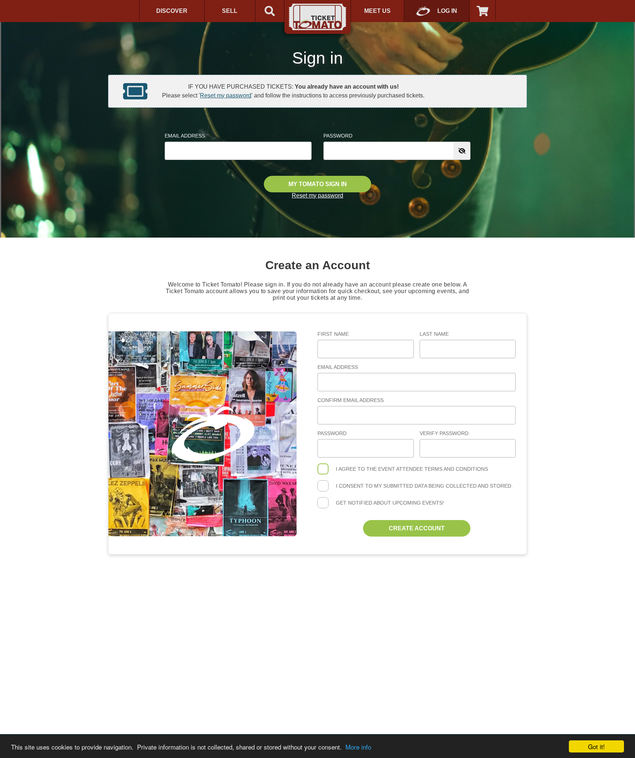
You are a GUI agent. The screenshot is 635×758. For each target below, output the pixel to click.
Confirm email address (351, 400)
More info (358, 746)
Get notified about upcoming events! (390, 503)
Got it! (596, 746)
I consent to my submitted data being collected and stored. (424, 486)
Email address (338, 367)
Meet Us (377, 11)
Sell (229, 11)
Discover (171, 11)
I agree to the (412, 469)
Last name (434, 334)
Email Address (185, 136)
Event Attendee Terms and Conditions (433, 469)
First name (333, 334)
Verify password (444, 433)
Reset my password (225, 95)
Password (337, 136)
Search (269, 11)
